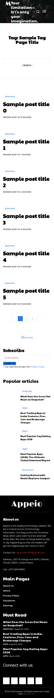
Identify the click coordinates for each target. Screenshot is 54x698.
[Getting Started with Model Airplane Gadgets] (10, 474)
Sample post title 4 (26, 256)
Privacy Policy (37, 366)
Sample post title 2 (26, 182)
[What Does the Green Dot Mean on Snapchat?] (10, 395)
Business (10, 96)
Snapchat (27, 391)
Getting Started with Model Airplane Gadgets (35, 476)
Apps (24, 408)
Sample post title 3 (26, 219)
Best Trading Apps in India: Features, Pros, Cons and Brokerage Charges (33, 417)
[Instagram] (14, 680)
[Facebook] (6, 680)
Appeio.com (29, 693)
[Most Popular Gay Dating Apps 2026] (10, 434)
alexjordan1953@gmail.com (30, 552)
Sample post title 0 (26, 107)
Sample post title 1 (26, 144)
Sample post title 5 (26, 294)
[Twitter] (39, 680)
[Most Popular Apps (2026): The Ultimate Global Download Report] (10, 454)
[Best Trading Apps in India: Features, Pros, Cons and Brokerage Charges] (10, 414)
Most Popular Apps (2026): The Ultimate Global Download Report (35, 457)
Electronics (27, 470)
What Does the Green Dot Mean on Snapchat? (35, 398)
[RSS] (30, 680)
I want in (9, 363)
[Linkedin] (22, 680)
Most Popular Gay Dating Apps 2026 (25, 650)
